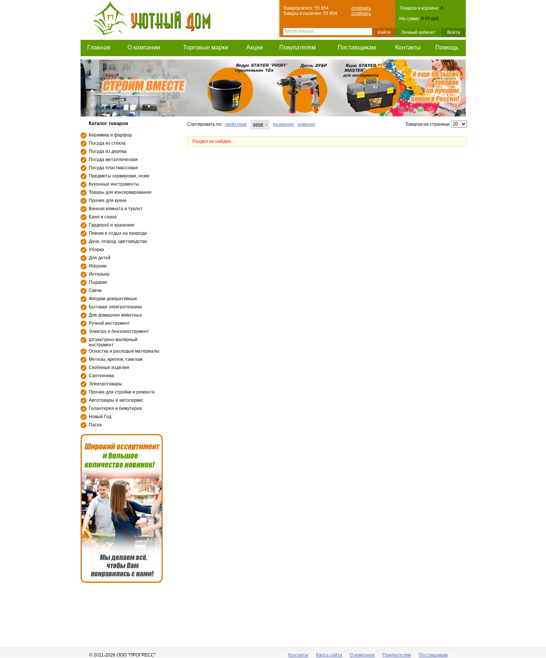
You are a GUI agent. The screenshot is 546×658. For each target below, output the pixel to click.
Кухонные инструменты (114, 184)
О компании (143, 47)
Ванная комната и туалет (116, 208)
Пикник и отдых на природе (118, 233)
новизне (306, 124)
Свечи (95, 290)
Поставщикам (357, 47)
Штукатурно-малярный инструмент (113, 342)
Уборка (96, 249)
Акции (254, 47)
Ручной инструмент (109, 323)
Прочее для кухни (107, 200)
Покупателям (297, 47)
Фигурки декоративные (113, 298)
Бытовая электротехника (115, 306)
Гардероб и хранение (111, 225)
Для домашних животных (115, 315)
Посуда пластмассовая (113, 167)
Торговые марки (205, 47)
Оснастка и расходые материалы (124, 351)
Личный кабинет (418, 32)
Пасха (95, 424)
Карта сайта (329, 655)
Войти (453, 32)
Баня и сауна (103, 216)
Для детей (100, 257)
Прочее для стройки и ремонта (122, 392)
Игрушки (98, 266)
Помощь (446, 47)
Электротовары (105, 383)
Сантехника (101, 375)
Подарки (98, 282)
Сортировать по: (204, 124)
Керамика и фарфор (110, 135)
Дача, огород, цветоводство (118, 241)
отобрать (361, 8)
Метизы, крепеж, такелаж (116, 359)
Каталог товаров (108, 123)
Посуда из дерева (108, 151)
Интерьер (99, 274)
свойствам (236, 124)
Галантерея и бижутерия (115, 408)
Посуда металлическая (113, 159)
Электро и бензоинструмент (119, 331)
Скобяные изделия (109, 367)
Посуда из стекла (107, 143)
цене (258, 124)
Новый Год (100, 416)
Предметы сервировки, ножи (119, 176)
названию (283, 124)
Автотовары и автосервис (116, 400)
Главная (98, 47)
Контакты (408, 47)
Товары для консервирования (120, 192)
